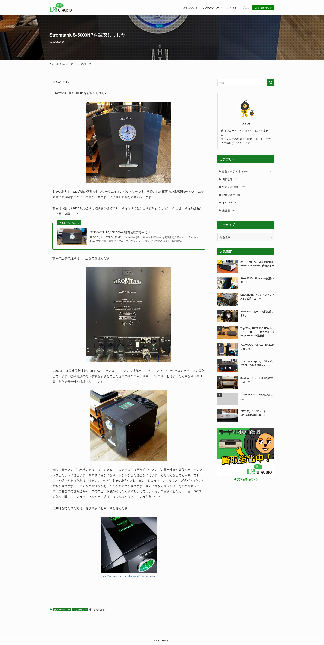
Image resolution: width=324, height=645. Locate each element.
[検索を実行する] (270, 82)
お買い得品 (231, 195)
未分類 (228, 210)
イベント (229, 202)
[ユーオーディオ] (61, 7)
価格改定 (229, 179)
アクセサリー (80, 609)
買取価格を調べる (247, 479)
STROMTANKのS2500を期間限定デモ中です (120, 232)
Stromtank (99, 609)
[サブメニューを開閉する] (270, 171)
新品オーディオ (62, 609)
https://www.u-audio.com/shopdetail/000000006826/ (128, 576)
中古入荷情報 (233, 187)
